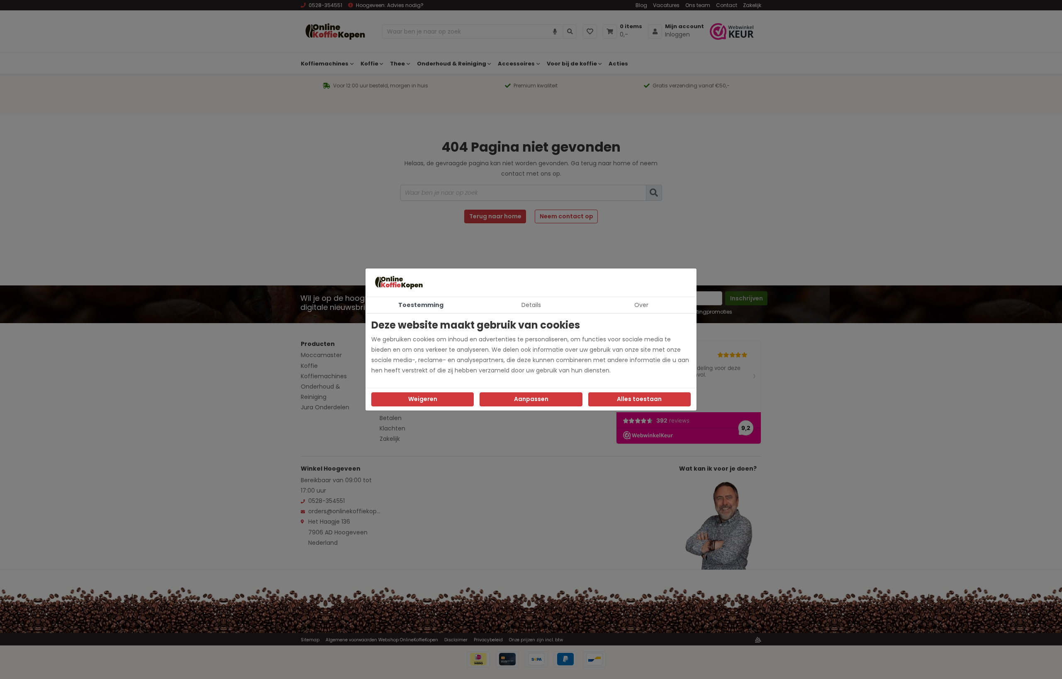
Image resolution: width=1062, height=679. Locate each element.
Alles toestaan (639, 399)
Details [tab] (531, 305)
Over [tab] (641, 305)
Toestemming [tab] (420, 305)
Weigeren (422, 399)
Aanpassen (531, 399)
